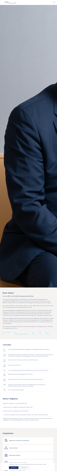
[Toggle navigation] (54, 2)
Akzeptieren (13, 467)
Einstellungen (24, 467)
